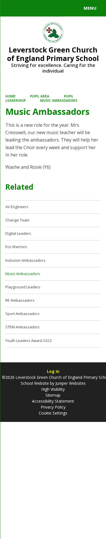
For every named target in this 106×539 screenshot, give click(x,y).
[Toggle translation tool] (25, 8)
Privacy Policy (53, 407)
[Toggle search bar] (11, 8)
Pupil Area (39, 96)
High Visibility (53, 389)
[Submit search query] (69, 7)
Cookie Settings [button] (53, 413)
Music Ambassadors (58, 100)
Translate (47, 9)
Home (10, 96)
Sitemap (53, 395)
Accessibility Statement (53, 401)
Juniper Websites (70, 383)
